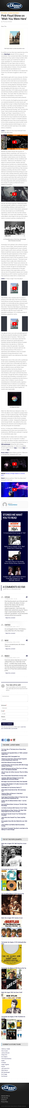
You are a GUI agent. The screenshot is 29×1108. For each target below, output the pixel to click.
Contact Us (4, 1099)
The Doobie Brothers (6, 1058)
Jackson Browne (5, 1052)
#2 (27, 640)
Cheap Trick (4, 1054)
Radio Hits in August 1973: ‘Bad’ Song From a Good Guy (14, 547)
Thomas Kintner (7, 21)
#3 (27, 656)
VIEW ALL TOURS (5, 1049)
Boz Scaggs (4, 1074)
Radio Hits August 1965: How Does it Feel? (11, 992)
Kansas (3, 1066)
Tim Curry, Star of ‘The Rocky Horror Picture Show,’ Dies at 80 (14, 562)
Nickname (3, 705)
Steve (7, 597)
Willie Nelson (4, 1070)
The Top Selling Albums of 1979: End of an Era (12, 893)
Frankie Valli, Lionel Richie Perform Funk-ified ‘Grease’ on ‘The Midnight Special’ (14, 578)
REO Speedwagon (5, 1072)
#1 (27, 597)
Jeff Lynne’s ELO (5, 1068)
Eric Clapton (4, 1056)
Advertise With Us (5, 1096)
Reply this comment (10, 617)
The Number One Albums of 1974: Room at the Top (13, 968)
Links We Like (4, 1098)
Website (3, 716)
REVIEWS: (4, 13)
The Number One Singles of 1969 (9, 869)
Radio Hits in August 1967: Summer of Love (12, 918)
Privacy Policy (4, 1101)
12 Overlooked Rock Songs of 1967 (14, 533)
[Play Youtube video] (14, 142)
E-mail (3, 711)
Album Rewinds (13, 13)
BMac (7, 656)
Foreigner (3, 1062)
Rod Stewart (4, 1076)
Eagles (3, 1060)
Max (6, 640)
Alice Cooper (4, 1051)
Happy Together (5, 1064)
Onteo (7, 625)
